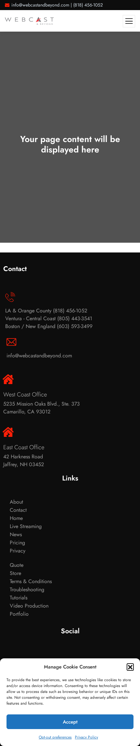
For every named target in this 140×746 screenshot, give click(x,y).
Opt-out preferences (55, 737)
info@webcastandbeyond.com (40, 5)
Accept (70, 721)
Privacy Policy (86, 737)
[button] (130, 667)
